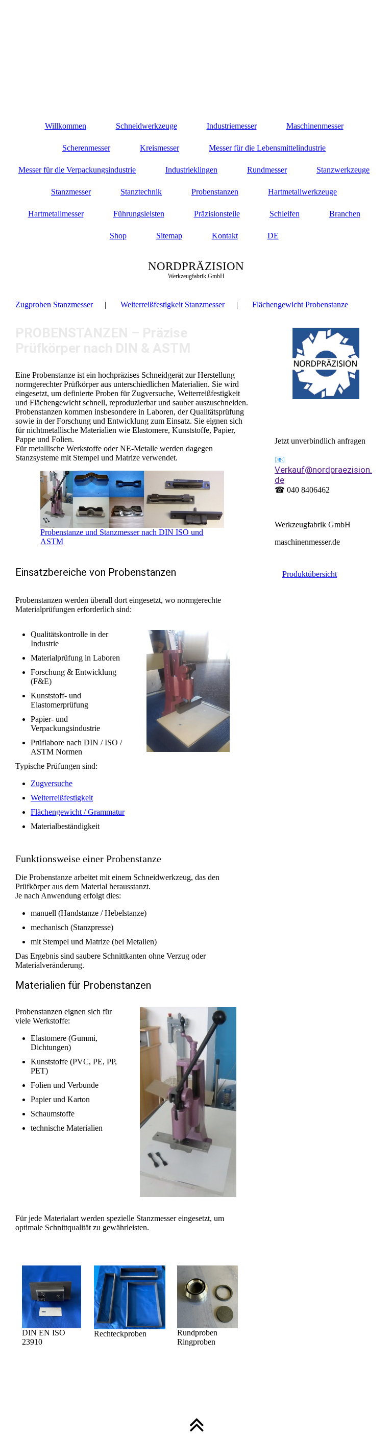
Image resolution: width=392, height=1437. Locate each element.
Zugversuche (51, 783)
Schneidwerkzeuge (146, 125)
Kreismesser (159, 147)
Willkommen (65, 125)
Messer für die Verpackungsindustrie (77, 169)
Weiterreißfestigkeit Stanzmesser (172, 304)
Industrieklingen (191, 169)
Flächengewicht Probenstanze (300, 304)
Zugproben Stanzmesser (54, 304)
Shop (118, 235)
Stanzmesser (71, 191)
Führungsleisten (138, 213)
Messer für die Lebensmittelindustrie (267, 147)
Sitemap (169, 235)
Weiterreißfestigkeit (62, 797)
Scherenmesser (86, 147)
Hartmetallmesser (56, 213)
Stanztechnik (141, 191)
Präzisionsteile (217, 213)
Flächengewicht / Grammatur (78, 812)
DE (273, 235)
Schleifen (285, 213)
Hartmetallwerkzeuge (302, 191)
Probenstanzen (214, 191)
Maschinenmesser (315, 125)
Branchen (344, 213)
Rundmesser (267, 169)
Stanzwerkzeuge (343, 169)
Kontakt (225, 235)
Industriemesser (232, 125)
